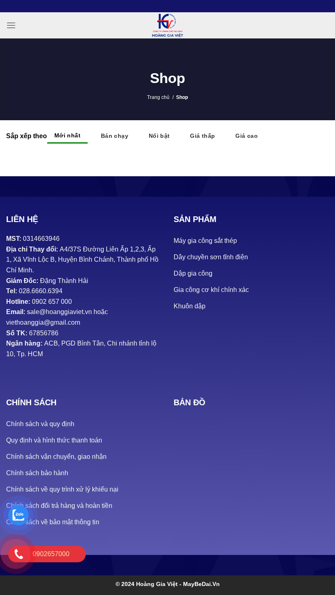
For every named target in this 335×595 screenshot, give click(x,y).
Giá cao (246, 135)
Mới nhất (67, 135)
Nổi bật (159, 135)
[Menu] (11, 25)
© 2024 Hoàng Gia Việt (147, 584)
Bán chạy (114, 135)
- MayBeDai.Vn (199, 584)
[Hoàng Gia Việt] (167, 25)
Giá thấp (202, 135)
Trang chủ (158, 97)
